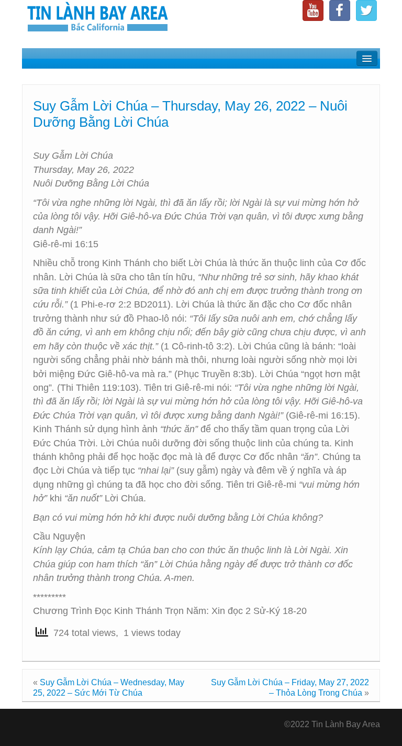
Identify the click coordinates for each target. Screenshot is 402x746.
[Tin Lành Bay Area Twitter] (366, 10)
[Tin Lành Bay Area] (97, 18)
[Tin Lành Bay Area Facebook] (339, 10)
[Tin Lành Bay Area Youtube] (313, 10)
